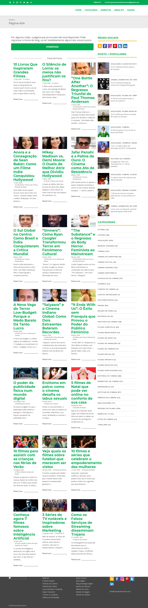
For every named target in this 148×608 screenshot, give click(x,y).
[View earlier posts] (64, 58)
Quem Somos (81, 578)
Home (11, 20)
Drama (135, 143)
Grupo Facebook (48, 592)
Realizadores (77, 179)
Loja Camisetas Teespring (52, 589)
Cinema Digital (105, 262)
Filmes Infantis (105, 360)
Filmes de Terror (50, 259)
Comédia (126, 143)
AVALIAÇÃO (78, 107)
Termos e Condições (50, 595)
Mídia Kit (45, 578)
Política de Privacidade (50, 597)
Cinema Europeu (106, 267)
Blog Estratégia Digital (84, 584)
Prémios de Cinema (89, 107)
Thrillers (102, 425)
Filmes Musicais (59, 337)
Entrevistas (104, 316)
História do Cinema (21, 545)
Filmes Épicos (104, 354)
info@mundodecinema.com (120, 591)
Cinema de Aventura (108, 257)
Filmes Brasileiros (107, 332)
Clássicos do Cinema (132, 64)
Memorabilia (104, 387)
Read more (18, 99)
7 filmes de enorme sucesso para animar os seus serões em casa (123, 195)
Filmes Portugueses (108, 370)
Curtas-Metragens (107, 295)
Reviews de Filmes (79, 109)
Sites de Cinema (105, 419)
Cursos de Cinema (107, 289)
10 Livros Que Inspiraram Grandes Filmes (25, 70)
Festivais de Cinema (80, 177)
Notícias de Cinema (50, 339)
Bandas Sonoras (106, 246)
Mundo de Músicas (83, 586)
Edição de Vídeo (106, 311)
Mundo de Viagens (83, 592)
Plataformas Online (49, 586)
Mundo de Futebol (83, 595)
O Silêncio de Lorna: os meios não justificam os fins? (54, 72)
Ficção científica (21, 543)
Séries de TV (104, 414)
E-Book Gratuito (48, 581)
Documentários (106, 300)
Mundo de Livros (82, 589)
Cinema (27, 79)
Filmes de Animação (107, 343)
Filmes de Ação (32, 543)
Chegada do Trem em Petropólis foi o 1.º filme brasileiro (120, 164)
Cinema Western (106, 273)
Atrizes (47, 181)
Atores (101, 229)
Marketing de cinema (129, 80)
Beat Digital (80, 581)
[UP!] (138, 605)
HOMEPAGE (52, 46)
